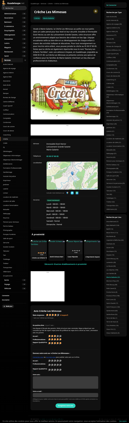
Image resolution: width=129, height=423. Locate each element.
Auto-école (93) (111, 17)
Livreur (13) (110, 135)
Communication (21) (113, 61)
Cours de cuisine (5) (113, 72)
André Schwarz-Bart (56, 257)
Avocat (5, 89)
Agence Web (7, 77)
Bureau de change (9, 97)
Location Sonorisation (10, 205)
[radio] (49, 361)
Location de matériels (10, 197)
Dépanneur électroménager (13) (113, 102)
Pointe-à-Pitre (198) (113, 296)
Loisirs (6, 43)
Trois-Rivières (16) (112, 325)
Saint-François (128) (113, 307)
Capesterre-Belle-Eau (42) (115, 240)
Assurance (6, 81)
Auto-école (6, 85)
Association (8, 18)
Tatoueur (6, 251)
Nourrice (6, 218)
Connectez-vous (38, 357)
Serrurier (6, 243)
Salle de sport (7, 238)
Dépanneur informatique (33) (115, 96)
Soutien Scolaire (8, 247)
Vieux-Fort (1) (110, 329)
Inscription (5, 300)
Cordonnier (7, 122)
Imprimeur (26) (111, 124)
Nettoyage (6, 214)
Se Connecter (111, 5)
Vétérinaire (7, 272)
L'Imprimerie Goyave (92, 257)
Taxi (4, 255)
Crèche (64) (110, 83)
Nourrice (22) (110, 157)
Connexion (5, 295)
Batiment (8, 22)
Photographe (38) (112, 168)
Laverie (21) (110, 131)
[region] (72, 175)
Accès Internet (8, 64)
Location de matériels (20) (115, 139)
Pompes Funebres (9, 234)
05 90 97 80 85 (52, 156)
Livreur (5, 193)
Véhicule (7, 288)
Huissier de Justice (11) (114, 120)
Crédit (5, 143)
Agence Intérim (8, 73)
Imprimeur (7, 180)
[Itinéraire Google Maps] (67, 193)
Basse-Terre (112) (112, 233)
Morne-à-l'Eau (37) (112, 281)
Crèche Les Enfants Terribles (41, 258)
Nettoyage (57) (111, 153)
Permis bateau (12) (112, 165)
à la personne (7, 276)
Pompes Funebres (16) (114, 172)
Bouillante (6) (110, 236)
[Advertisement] (67, 130)
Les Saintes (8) (111, 273)
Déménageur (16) (112, 91)
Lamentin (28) (111, 262)
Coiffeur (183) (111, 57)
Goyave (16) (110, 255)
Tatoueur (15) (110, 191)
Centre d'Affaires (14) (113, 50)
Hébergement (9, 35)
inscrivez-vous (51, 357)
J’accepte (123, 421)
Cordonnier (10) (111, 69)
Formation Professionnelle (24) (115, 111)
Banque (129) (110, 43)
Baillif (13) (109, 229)
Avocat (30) (110, 39)
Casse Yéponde (73, 257)
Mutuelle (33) (110, 150)
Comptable (7, 118)
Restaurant (8, 52)
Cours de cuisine (9, 126)
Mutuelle (6, 209)
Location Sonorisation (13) (115, 146)
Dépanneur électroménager (12, 160)
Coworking (7, 135)
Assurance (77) (111, 35)
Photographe (7, 230)
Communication (8, 114)
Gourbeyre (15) (111, 251)
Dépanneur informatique (11, 155)
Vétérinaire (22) (111, 209)
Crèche (5, 139)
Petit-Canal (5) (111, 288)
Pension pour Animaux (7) (115, 161)
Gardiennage (7, 172)
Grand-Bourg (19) (112, 259)
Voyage (7, 284)
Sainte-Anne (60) (112, 311)
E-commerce (9, 26)
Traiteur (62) (110, 202)
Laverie (5, 189)
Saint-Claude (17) (112, 303)
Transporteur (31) (112, 205)
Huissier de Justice (9, 176)
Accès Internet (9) (112, 20)
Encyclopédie (9, 31)
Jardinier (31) (110, 128)
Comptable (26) (111, 65)
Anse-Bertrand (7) (112, 221)
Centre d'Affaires (8, 102)
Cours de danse (8, 131)
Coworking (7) (111, 80)
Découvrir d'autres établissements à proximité (66, 264)
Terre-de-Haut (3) (112, 322)
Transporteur (7, 267)
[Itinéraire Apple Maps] (77, 193)
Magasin (7, 47)
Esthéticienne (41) (112, 107)
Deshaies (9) (110, 244)
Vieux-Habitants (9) (112, 333)
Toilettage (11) (111, 198)
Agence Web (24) (112, 31)
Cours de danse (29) (113, 76)
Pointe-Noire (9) (111, 292)
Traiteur (5, 263)
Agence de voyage (9, 68)
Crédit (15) (109, 87)
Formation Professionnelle (12, 168)
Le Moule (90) (111, 266)
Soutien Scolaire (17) (113, 187)
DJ (4, 147)
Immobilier (8, 39)
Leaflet (84, 189)
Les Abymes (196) (112, 270)
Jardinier (6, 184)
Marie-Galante (48, 18)
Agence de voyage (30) (114, 24)
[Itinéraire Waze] (72, 193)
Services (7, 60)
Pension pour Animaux (11, 222)
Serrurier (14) (110, 179)
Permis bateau (8, 226)
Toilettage (6, 259)
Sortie (6, 280)
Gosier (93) (110, 247)
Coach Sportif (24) (112, 54)
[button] (72, 173)
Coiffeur (6, 110)
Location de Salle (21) (113, 142)
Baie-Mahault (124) (112, 225)
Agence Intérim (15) (113, 28)
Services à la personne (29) (115, 183)
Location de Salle (9, 201)
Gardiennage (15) (112, 116)
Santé (6, 56)
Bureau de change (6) (113, 46)
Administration (10, 14)
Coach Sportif (7, 106)
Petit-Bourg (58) (111, 285)
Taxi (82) (109, 194)
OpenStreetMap (93, 189)
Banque (5, 93)
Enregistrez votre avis (65, 406)
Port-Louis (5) (111, 299)
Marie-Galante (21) (113, 277)
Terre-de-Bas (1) (111, 318)
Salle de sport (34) (112, 176)
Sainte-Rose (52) (111, 314)
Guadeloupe (35, 4)
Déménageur (7, 151)
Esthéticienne (7, 164)
